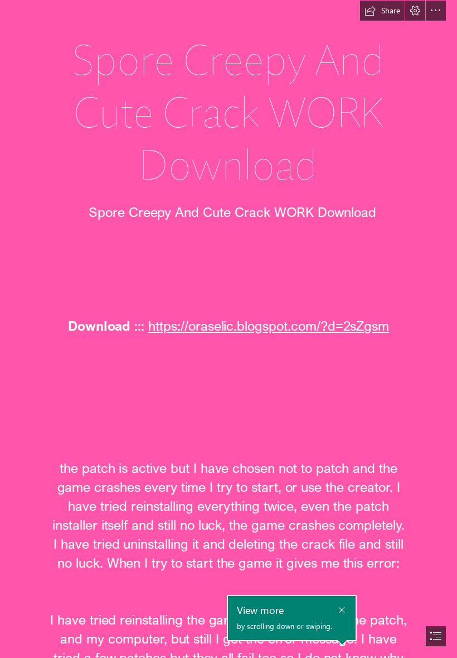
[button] (382, 11)
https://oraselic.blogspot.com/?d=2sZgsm (268, 325)
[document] (228, 329)
